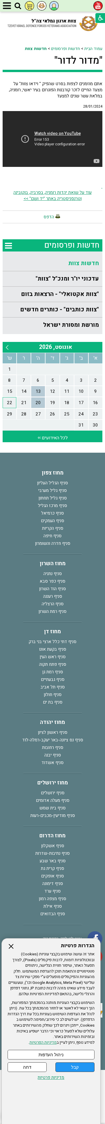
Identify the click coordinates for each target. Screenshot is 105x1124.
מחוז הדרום (52, 836)
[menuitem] (52, 263)
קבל (75, 1067)
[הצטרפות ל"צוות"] (41, 5)
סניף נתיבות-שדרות (52, 853)
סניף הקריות (52, 528)
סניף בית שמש (52, 808)
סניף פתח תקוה (52, 664)
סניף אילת (52, 906)
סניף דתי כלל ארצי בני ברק (52, 641)
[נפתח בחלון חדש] (98, 5)
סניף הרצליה (53, 604)
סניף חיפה (52, 536)
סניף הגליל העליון (52, 483)
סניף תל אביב (53, 687)
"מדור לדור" (78, 60)
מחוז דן (52, 632)
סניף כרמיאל (52, 513)
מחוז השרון (53, 564)
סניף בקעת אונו (52, 649)
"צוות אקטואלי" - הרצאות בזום (60, 294)
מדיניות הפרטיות (43, 1043)
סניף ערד (52, 891)
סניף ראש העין (53, 657)
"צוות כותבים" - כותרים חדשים (59, 309)
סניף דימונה (52, 883)
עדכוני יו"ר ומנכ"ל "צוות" (67, 278)
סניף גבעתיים (52, 679)
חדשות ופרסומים (65, 49)
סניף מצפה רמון (52, 898)
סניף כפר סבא (52, 581)
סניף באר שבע (53, 861)
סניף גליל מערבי (52, 490)
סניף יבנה (52, 755)
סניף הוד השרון (52, 589)
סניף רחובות (52, 747)
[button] (18, 6)
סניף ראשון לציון (52, 732)
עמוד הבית (93, 49)
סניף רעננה (52, 596)
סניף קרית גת (52, 868)
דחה (27, 1067)
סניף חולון (53, 694)
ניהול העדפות (51, 1054)
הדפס (48, 217)
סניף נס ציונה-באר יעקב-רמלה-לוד (52, 740)
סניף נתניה (52, 573)
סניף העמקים (52, 521)
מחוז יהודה (52, 722)
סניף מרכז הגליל (52, 505)
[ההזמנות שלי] (29, 5)
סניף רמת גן (52, 672)
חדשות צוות (36, 49)
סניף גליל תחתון (52, 498)
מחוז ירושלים (52, 783)
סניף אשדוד (52, 762)
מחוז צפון (53, 473)
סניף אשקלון (52, 846)
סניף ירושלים (52, 793)
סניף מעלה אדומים (52, 800)
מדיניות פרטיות (51, 1077)
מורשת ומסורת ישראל (71, 325)
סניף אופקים (52, 876)
